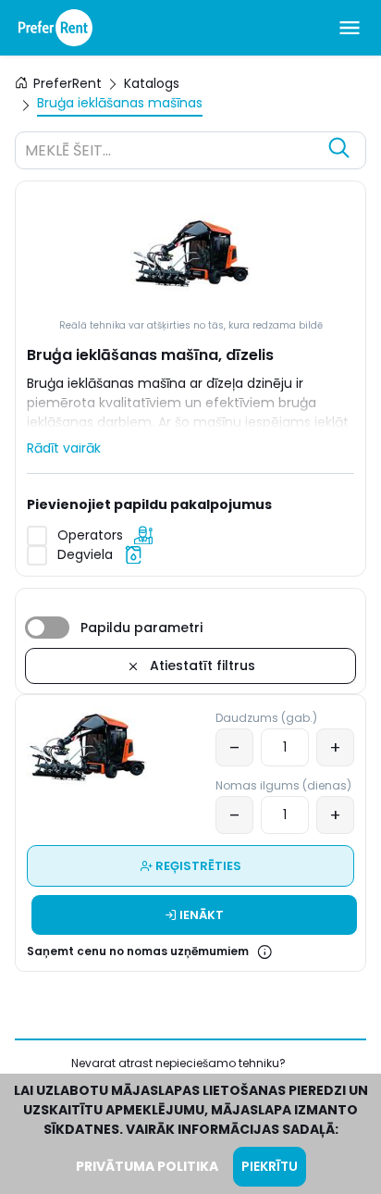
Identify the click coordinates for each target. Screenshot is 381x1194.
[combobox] (172, 153)
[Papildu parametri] (47, 627)
